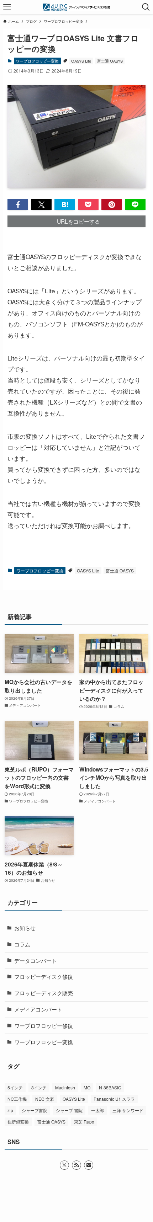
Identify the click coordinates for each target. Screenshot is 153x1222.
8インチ (39, 1087)
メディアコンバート (38, 1009)
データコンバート (35, 960)
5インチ (15, 1087)
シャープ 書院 (69, 1110)
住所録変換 (18, 1122)
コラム (22, 944)
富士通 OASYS (110, 61)
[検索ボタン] (146, 7)
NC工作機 (17, 1099)
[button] (17, 204)
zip (10, 1110)
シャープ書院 (34, 1110)
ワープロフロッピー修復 (43, 1025)
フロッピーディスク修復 (43, 976)
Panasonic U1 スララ (114, 1099)
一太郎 (97, 1110)
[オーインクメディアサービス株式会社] (76, 7)
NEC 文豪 (44, 1099)
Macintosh (65, 1087)
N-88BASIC (110, 1087)
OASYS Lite (81, 61)
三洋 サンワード (127, 1110)
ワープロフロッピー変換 (37, 61)
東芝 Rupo (84, 1122)
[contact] (88, 1165)
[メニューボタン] (7, 7)
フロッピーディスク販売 (43, 993)
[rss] (76, 1165)
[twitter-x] (64, 1165)
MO (87, 1087)
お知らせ (25, 928)
